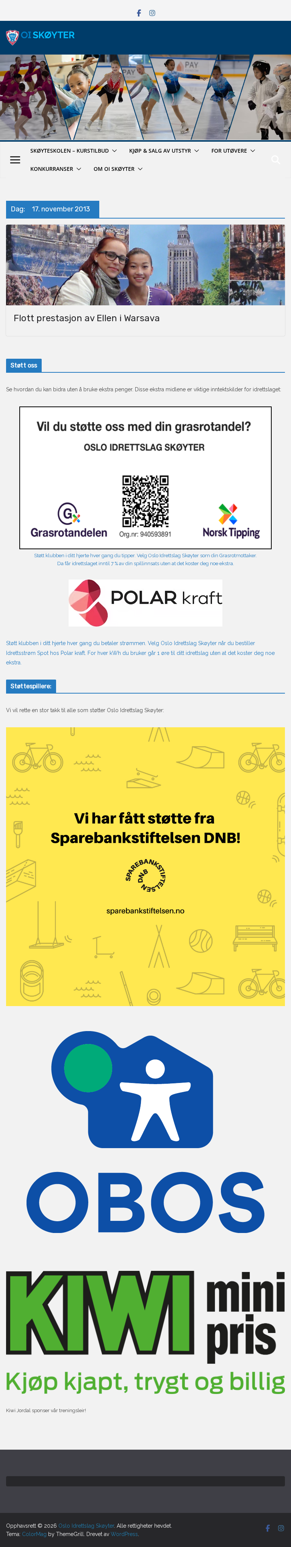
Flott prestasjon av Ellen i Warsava (87, 318)
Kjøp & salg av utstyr (160, 150)
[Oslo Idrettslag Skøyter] (145, 59)
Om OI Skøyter (114, 168)
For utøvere (229, 150)
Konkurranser (51, 168)
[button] (113, 150)
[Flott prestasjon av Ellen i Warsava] (145, 265)
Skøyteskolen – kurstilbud (69, 150)
